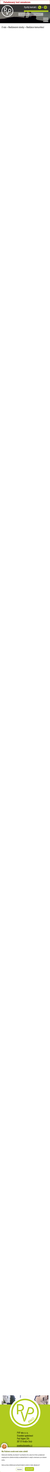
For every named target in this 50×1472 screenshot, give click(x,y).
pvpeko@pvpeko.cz (45, 7)
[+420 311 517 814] (39, 7)
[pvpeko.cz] (7, 11)
